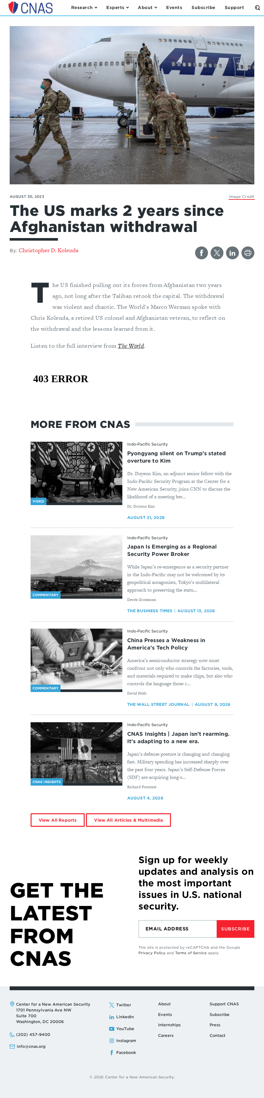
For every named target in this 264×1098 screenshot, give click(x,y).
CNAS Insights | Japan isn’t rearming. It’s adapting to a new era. (178, 737)
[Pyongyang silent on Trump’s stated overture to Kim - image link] (76, 472)
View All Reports (58, 820)
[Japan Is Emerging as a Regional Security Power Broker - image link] (76, 565)
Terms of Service (191, 953)
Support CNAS (224, 1003)
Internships (169, 1024)
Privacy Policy (151, 953)
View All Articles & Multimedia (128, 820)
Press (215, 1024)
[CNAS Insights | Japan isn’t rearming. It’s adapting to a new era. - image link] (76, 752)
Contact (217, 1035)
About (164, 1003)
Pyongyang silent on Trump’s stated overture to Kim (176, 457)
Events (165, 1014)
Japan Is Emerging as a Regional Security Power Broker (172, 550)
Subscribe (235, 929)
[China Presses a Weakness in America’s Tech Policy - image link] (76, 659)
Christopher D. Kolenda (48, 250)
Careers (166, 1035)
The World (131, 346)
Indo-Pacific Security (147, 444)
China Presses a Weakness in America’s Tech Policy (166, 644)
